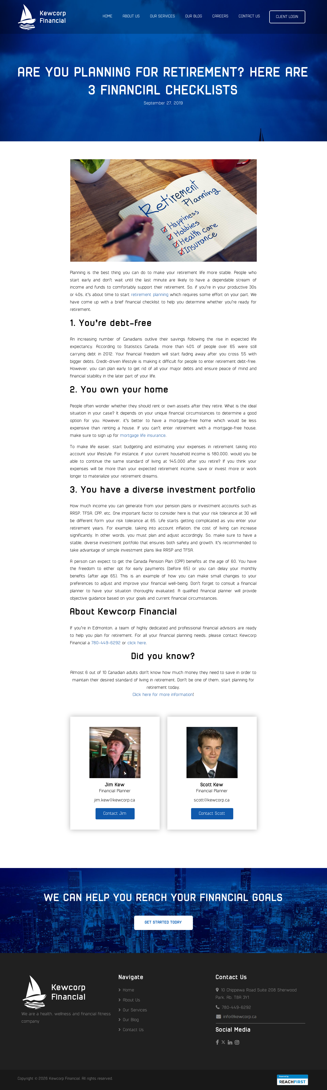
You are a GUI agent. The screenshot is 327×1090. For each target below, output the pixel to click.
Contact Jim (115, 814)
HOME (108, 16)
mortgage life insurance (143, 436)
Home (128, 990)
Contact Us (133, 1030)
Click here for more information (163, 695)
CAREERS (221, 16)
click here (137, 643)
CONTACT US (249, 16)
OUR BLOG (193, 16)
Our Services (134, 1010)
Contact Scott (212, 814)
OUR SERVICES (162, 16)
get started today (163, 922)
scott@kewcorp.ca (212, 800)
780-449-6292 (106, 643)
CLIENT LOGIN (287, 17)
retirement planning (149, 295)
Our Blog (130, 1020)
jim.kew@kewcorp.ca (115, 800)
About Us (131, 1000)
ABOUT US (131, 16)
